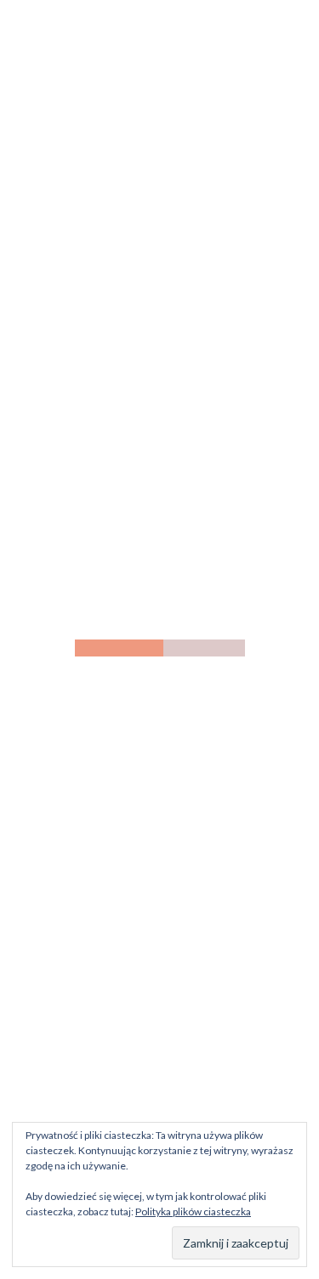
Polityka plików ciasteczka (193, 1211)
